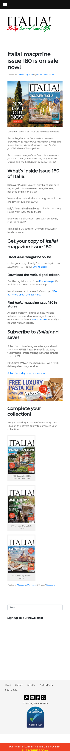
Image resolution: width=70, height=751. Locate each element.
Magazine (21, 585)
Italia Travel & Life (45, 75)
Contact (19, 685)
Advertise (31, 685)
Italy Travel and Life (38, 703)
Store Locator (40, 319)
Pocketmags (46, 281)
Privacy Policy (11, 690)
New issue (32, 585)
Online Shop (40, 266)
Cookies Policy (46, 685)
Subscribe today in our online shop (26, 373)
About (8, 685)
